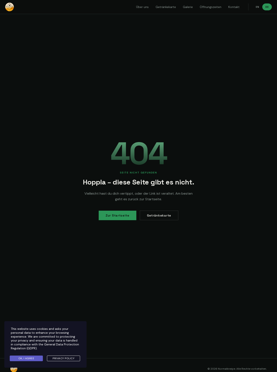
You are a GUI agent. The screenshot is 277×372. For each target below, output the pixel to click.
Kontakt (234, 7)
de (267, 6)
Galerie (188, 7)
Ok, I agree (26, 358)
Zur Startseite (117, 215)
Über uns (142, 7)
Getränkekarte (166, 7)
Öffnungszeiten (210, 7)
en (257, 6)
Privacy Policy (63, 358)
